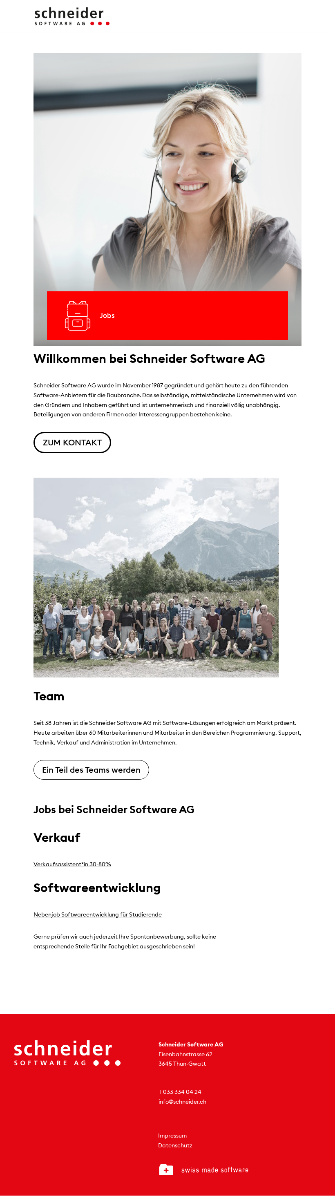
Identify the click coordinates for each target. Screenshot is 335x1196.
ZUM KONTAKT (72, 442)
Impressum (172, 1135)
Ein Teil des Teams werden (91, 770)
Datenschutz (175, 1145)
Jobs (107, 315)
